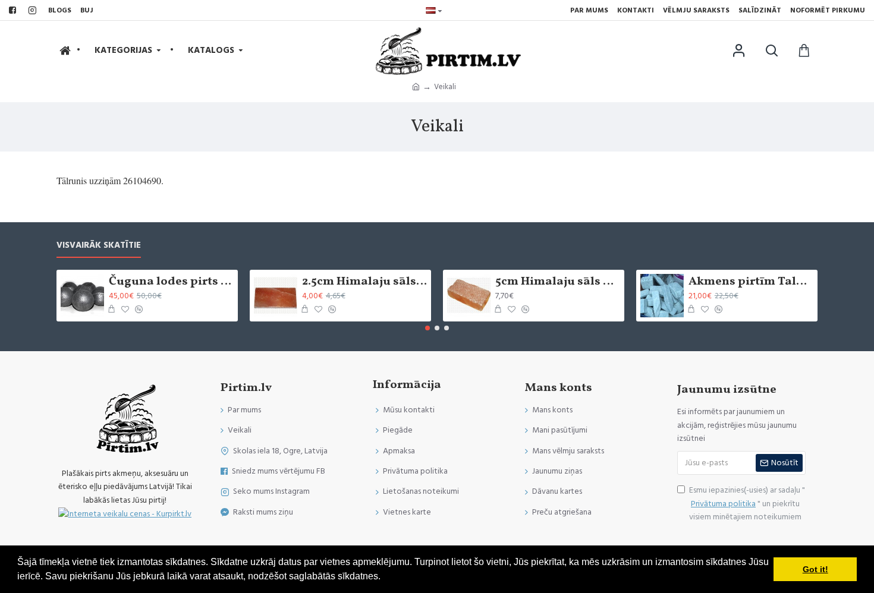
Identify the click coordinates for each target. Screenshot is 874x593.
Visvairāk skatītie (98, 245)
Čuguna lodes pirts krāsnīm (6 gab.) (171, 281)
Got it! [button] (815, 569)
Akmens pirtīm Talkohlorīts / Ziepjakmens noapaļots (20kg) (750, 281)
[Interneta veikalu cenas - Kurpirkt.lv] (124, 514)
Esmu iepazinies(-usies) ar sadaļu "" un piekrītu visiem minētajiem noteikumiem (747, 503)
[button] (427, 328)
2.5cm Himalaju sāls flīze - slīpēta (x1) (364, 281)
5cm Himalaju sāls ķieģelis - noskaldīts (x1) (557, 281)
